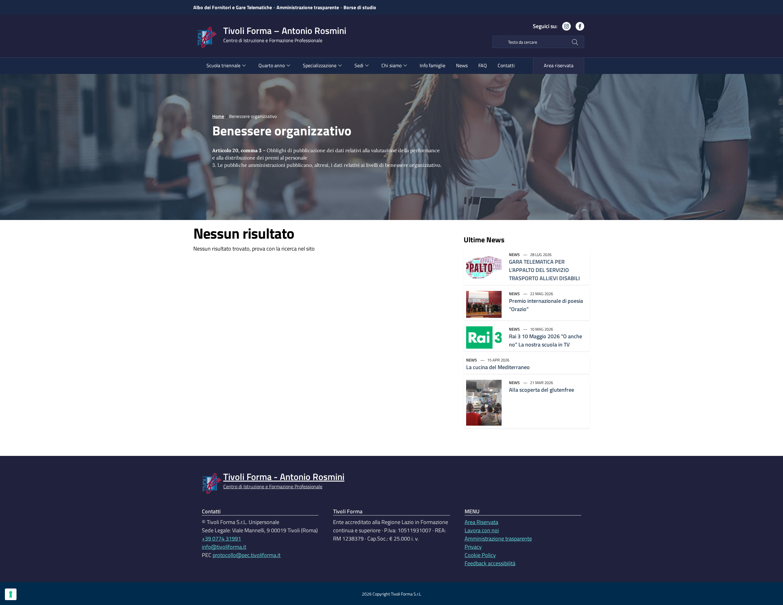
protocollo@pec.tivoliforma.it (246, 555)
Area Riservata (481, 522)
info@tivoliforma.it (224, 547)
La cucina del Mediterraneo (498, 367)
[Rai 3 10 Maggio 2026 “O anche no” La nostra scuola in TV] (484, 336)
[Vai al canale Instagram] (564, 28)
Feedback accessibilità (490, 563)
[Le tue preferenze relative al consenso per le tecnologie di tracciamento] (11, 594)
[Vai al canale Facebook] (577, 28)
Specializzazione (319, 65)
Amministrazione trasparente (307, 7)
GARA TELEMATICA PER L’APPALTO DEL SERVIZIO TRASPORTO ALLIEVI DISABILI (544, 270)
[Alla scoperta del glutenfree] (484, 402)
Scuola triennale (223, 65)
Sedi (358, 65)
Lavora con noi (482, 530)
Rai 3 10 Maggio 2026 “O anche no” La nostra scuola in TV (545, 340)
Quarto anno (271, 65)
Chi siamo (391, 65)
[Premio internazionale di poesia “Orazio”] (484, 303)
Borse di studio (359, 7)
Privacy (473, 547)
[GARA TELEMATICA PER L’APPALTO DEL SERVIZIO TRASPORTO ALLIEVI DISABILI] (484, 266)
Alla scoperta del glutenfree (541, 390)
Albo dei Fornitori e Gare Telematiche (232, 7)
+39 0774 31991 (221, 538)
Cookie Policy (480, 555)
